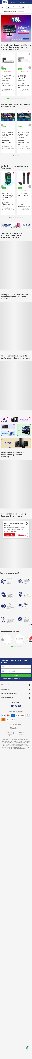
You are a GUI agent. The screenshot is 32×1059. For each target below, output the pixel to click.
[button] (9, 534)
